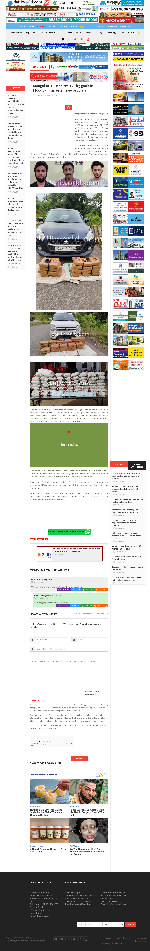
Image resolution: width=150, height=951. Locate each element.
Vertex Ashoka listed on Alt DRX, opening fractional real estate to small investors (76, 549)
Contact (129, 938)
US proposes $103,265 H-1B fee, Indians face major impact (127, 578)
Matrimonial (16, 33)
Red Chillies (66, 33)
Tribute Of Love (126, 33)
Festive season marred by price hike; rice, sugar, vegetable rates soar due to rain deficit (15, 130)
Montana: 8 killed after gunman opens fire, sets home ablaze (126, 511)
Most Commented (137, 465)
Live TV (91, 26)
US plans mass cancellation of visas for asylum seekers (128, 557)
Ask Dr (87, 33)
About (118, 938)
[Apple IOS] (62, 39)
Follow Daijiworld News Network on (66, 531)
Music (78, 33)
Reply (77, 590)
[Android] (138, 32)
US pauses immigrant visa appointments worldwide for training (125, 523)
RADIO (101, 26)
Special (73, 26)
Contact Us (125, 26)
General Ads (52, 33)
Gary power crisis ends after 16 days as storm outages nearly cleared (126, 476)
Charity (63, 26)
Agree (89, 590)
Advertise (112, 26)
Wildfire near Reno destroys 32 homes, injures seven (126, 547)
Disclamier (142, 938)
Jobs (41, 33)
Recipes (53, 26)
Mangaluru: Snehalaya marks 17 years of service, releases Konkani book (15, 204)
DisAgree (103, 590)
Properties (30, 33)
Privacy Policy (140, 941)
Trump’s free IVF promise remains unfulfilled (127, 568)
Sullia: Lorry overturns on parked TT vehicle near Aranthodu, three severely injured (16, 155)
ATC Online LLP (116, 944)
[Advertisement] (53, 131)
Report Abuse (63, 590)
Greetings (98, 33)
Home (108, 938)
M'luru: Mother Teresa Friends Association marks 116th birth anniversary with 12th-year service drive (16, 254)
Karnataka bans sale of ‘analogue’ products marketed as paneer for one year (15, 227)
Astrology (111, 33)
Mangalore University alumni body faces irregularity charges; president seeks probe (16, 104)
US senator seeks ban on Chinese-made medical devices (128, 500)
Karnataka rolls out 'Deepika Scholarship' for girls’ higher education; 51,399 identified (15, 180)
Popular (119, 464)
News (31, 26)
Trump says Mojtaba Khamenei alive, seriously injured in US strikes (126, 489)
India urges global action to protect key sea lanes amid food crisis (126, 536)
